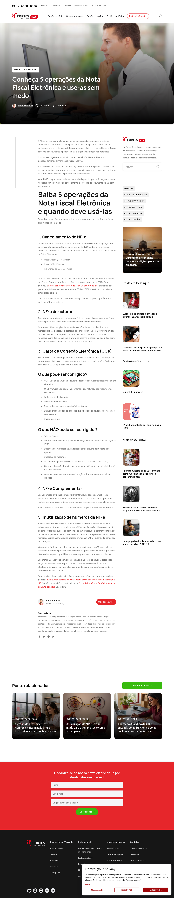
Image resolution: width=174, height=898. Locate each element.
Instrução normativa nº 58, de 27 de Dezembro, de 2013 (73, 285)
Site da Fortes (113, 848)
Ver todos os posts (142, 685)
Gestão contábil (55, 16)
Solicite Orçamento (138, 848)
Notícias (82, 870)
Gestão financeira (95, 16)
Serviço (53, 854)
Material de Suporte (49, 6)
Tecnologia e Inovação (135, 195)
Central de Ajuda (99, 6)
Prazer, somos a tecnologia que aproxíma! (90, 850)
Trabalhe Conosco (138, 860)
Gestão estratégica (115, 16)
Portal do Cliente (114, 860)
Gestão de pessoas (74, 16)
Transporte (55, 872)
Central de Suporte (115, 854)
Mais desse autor (106, 601)
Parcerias (82, 864)
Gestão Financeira (25, 69)
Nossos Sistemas (82, 6)
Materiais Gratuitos (138, 16)
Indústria (54, 866)
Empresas (128, 189)
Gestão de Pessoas (133, 207)
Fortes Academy (85, 858)
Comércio (54, 860)
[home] (25, 16)
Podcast (67, 6)
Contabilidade (56, 848)
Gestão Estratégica (134, 201)
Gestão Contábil (132, 219)
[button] (51, 5)
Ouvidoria (134, 854)
